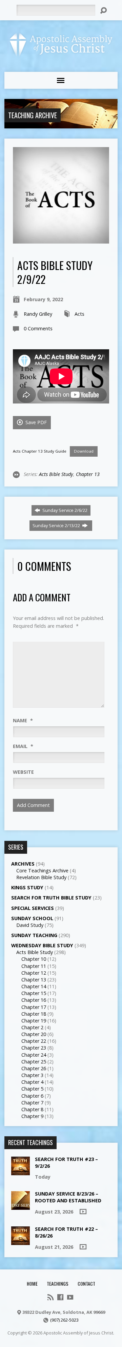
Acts (79, 314)
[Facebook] (60, 1297)
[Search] (103, 10)
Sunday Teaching (34, 935)
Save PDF (35, 422)
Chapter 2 (32, 1027)
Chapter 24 (33, 1055)
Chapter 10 (33, 959)
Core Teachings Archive (42, 870)
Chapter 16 (33, 1000)
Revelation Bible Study (41, 877)
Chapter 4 (32, 1082)
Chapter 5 (32, 1088)
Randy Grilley (38, 314)
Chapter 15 (33, 993)
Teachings (57, 1283)
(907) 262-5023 (64, 1320)
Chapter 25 (33, 1061)
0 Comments (38, 328)
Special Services (32, 908)
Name (23, 720)
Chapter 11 (33, 966)
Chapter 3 (32, 1075)
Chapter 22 (33, 1041)
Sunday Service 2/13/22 (57, 525)
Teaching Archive (32, 115)
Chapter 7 (32, 1102)
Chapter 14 (33, 986)
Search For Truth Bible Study (51, 897)
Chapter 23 (33, 1047)
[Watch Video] (83, 1211)
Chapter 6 (32, 1096)
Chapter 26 (33, 1068)
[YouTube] (70, 1297)
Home (32, 1283)
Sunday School (32, 918)
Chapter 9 (32, 1116)
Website (23, 772)
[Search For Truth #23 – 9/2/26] (20, 1171)
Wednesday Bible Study (42, 945)
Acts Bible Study (56, 474)
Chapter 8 (32, 1109)
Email (23, 746)
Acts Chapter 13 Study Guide (39, 451)
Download (84, 451)
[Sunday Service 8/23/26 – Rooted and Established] (20, 1206)
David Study (29, 925)
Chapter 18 (33, 1014)
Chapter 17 (33, 1007)
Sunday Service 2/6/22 (64, 510)
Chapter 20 (33, 1034)
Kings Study (27, 887)
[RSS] (50, 1297)
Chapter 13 (88, 474)
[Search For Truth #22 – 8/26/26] (20, 1241)
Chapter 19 (33, 1020)
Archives (23, 864)
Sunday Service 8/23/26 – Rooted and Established (68, 1197)
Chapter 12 (33, 973)
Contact (86, 1283)
